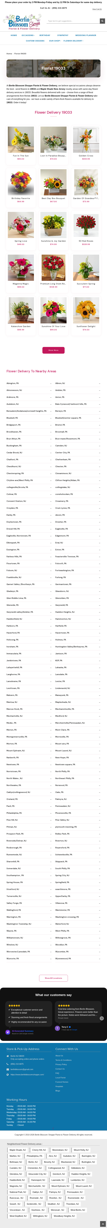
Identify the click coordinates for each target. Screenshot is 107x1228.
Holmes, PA (60, 639)
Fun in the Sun (21, 155)
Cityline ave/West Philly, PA (20, 480)
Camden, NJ (61, 445)
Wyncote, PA (13, 958)
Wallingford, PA (14, 910)
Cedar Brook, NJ (14, 452)
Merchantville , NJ (36, 1186)
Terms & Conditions (63, 1060)
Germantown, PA (63, 584)
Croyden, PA (12, 508)
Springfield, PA (62, 882)
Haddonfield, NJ (14, 619)
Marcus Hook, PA (14, 709)
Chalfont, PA (12, 459)
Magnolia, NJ (16, 1186)
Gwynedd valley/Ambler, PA (20, 612)
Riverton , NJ (55, 1198)
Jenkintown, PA (14, 660)
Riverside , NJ (36, 1198)
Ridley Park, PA (62, 834)
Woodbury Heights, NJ (64, 1216)
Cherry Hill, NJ (39, 1150)
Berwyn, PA (60, 411)
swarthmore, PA (62, 889)
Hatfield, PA (61, 626)
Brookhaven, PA (14, 432)
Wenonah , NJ (57, 1210)
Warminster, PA (62, 910)
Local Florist (60, 1078)
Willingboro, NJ (40, 1216)
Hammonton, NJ (63, 619)
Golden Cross (86, 155)
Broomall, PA (61, 432)
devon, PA (60, 515)
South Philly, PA (62, 868)
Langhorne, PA (13, 674)
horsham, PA (12, 646)
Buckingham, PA (14, 445)
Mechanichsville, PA (64, 709)
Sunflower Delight (86, 326)
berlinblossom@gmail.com (22, 1069)
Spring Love (21, 241)
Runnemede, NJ (14, 854)
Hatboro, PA (12, 626)
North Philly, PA (62, 771)
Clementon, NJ (35, 1168)
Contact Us (60, 1069)
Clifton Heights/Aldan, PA (67, 480)
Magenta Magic (21, 283)
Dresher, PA (60, 522)
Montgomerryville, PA (17, 736)
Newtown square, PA (65, 764)
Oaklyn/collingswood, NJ (18, 792)
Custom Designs (35, 40)
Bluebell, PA (12, 418)
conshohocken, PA (64, 494)
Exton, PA (59, 549)
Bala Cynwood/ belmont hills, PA (71, 404)
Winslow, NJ (12, 944)
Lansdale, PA (61, 674)
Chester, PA (60, 466)
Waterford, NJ (62, 924)
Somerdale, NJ (14, 868)
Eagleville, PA (61, 529)
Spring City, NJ (62, 875)
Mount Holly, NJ (81, 1150)
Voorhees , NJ (37, 1210)
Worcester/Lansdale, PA (18, 951)
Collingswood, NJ (56, 1168)
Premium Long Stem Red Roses (53, 283)
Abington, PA (13, 383)
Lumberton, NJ (77, 1180)
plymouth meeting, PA (66, 827)
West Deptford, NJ (18, 1216)
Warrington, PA (14, 917)
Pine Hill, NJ (12, 820)
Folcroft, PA (60, 563)
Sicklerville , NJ (34, 1204)
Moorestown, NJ (59, 1150)
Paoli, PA (10, 806)
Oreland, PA (12, 799)
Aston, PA (59, 397)
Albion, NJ (60, 383)
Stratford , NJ (54, 1204)
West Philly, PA (62, 931)
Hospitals (59, 1086)
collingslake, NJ (62, 487)
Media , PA (11, 723)
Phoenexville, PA (63, 813)
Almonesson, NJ (14, 390)
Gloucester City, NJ (37, 1174)
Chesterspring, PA (15, 473)
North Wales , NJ (14, 778)
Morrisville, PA (62, 736)
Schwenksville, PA (63, 854)
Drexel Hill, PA (13, 529)
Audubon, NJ (13, 404)
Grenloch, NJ (59, 1174)
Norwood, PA (61, 785)
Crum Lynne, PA (62, 508)
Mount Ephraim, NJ (16, 750)
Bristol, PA (60, 425)
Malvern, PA (12, 695)
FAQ (57, 1073)
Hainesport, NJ (38, 1180)
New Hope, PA (62, 757)
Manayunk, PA (61, 695)
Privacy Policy (61, 1064)
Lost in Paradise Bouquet (53, 155)
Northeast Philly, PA (64, 778)
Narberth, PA (13, 757)
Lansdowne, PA (14, 681)
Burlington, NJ (88, 1162)
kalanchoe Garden (21, 326)
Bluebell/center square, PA (68, 418)
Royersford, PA (62, 847)
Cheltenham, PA (63, 459)
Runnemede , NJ (76, 1198)
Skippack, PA (61, 861)
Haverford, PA (13, 633)
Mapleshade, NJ (63, 702)
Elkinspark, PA (13, 542)
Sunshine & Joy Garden (53, 241)
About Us (59, 1056)
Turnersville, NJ (14, 896)
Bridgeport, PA (13, 425)
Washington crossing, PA (67, 917)
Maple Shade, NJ (18, 1150)
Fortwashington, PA (64, 570)
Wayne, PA (11, 931)
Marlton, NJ (15, 1156)
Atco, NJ (53, 1156)
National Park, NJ (18, 1192)
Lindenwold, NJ (62, 688)
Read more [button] (63, 1018)
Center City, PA (62, 452)
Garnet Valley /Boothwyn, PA (20, 584)
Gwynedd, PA (61, 605)
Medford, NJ (61, 716)
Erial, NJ (59, 542)
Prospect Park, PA (15, 834)
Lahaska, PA (60, 667)
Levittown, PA (13, 688)
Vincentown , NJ (17, 1210)
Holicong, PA (12, 639)
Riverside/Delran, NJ (16, 840)
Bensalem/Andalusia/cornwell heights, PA (26, 411)
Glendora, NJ (16, 1174)
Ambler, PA (60, 390)
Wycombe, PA (62, 951)
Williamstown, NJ (15, 937)
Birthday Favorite (21, 198)
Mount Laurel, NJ (63, 750)
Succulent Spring (86, 283)
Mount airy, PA (62, 743)
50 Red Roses (86, 241)
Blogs (57, 1091)
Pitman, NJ (12, 827)
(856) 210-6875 (59, 8)
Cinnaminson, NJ (63, 473)
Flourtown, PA (13, 563)
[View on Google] (57, 1028)
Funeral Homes (61, 1082)
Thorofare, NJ (72, 1204)
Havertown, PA (62, 633)
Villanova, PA (61, 903)
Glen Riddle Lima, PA (16, 598)
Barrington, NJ (88, 1156)
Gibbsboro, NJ (77, 1168)
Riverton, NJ (61, 840)
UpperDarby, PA (62, 896)
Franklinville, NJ (14, 577)
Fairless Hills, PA (14, 556)
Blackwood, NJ (68, 1162)
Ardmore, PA (12, 397)
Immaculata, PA (14, 653)
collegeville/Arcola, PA (17, 487)
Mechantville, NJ (14, 716)
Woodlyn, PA (61, 944)
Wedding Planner (85, 35)
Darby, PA (11, 515)
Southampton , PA (15, 875)
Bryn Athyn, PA (13, 438)
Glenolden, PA (62, 598)
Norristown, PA (14, 771)
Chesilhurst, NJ (14, 466)
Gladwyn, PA (12, 591)
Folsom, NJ (12, 570)
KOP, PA (58, 660)
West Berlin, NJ (78, 1210)
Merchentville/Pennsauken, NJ (70, 723)
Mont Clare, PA (62, 730)
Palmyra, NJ (61, 799)
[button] (5, 1018)
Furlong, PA (60, 577)
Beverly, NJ (49, 1162)
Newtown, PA (13, 764)
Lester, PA (60, 681)
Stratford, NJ (13, 889)
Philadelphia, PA (14, 813)
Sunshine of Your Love (53, 326)
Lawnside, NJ (58, 1180)
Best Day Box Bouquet (53, 198)
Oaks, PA (59, 792)
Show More (54, 350)
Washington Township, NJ (19, 924)
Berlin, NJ (33, 1162)
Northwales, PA (14, 785)
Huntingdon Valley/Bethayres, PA (71, 646)
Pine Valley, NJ (62, 820)
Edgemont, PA (62, 535)
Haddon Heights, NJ (65, 612)
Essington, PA (13, 549)
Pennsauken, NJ (62, 806)
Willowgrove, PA (63, 937)
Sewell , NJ (15, 1204)
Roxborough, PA (14, 847)
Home (14, 35)
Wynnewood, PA (63, 958)
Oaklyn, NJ (37, 1192)
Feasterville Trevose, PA (67, 556)
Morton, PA (12, 743)
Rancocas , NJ (16, 1198)
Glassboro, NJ (62, 591)
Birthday (45, 35)
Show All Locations (53, 978)
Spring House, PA (15, 882)
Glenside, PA (13, 605)
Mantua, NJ (12, 702)
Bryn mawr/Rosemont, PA (67, 438)
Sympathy (62, 35)
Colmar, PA (12, 494)
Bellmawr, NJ (16, 1162)
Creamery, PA (61, 501)
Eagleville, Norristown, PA (19, 535)
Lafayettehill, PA (14, 667)
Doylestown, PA (14, 522)
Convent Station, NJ (16, 501)
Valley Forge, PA (14, 903)
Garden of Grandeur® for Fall (86, 198)
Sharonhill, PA (13, 861)
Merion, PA (12, 730)
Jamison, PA (61, 653)
